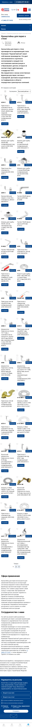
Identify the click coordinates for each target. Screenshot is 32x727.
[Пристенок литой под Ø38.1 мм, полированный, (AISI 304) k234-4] (24, 329)
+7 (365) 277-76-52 (22, 2)
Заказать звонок (24, 15)
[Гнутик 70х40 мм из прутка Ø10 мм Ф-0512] (24, 221)
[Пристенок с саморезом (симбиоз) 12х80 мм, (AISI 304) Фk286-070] (8, 274)
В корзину (5, 123)
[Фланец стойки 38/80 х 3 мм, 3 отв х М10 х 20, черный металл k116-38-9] (8, 487)
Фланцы (23, 42)
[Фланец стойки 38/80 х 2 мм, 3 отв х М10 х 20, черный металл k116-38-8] (24, 426)
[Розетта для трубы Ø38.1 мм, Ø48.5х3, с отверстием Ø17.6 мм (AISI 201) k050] (24, 274)
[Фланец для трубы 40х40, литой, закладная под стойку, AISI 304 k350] (8, 222)
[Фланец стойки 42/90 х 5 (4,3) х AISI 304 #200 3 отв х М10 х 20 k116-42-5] (24, 513)
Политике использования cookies (16, 721)
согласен (6, 700)
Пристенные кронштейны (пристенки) (8, 43)
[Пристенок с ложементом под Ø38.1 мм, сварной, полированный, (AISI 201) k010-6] (24, 106)
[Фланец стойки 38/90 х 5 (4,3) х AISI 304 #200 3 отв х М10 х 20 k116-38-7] (24, 401)
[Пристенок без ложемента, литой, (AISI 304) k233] (24, 249)
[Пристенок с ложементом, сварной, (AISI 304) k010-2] (8, 513)
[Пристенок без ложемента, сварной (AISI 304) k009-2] (8, 168)
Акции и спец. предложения (21, 706)
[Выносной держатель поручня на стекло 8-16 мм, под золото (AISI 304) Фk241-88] (24, 486)
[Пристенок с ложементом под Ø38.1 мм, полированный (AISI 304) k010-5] (24, 455)
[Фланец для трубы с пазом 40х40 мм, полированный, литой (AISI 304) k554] (24, 169)
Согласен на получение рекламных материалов (13, 703)
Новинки (6, 706)
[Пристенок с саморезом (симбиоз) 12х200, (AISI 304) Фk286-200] (24, 302)
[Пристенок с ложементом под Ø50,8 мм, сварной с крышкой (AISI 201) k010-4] (8, 427)
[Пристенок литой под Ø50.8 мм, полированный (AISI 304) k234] (8, 301)
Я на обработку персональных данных (13, 700)
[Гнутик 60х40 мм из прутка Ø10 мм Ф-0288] (24, 195)
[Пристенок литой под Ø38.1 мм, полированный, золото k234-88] (8, 398)
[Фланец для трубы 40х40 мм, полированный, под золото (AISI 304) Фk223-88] (8, 139)
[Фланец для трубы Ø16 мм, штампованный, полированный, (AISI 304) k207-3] (24, 141)
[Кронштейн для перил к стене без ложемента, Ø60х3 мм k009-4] (8, 196)
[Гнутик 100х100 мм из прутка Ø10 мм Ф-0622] (8, 249)
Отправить (16, 711)
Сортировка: (13, 91)
